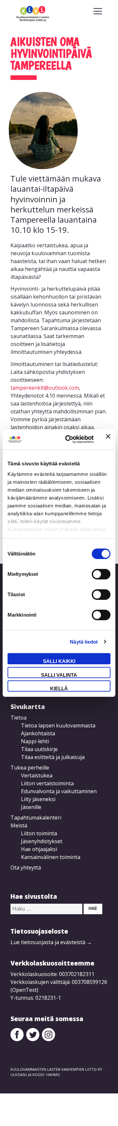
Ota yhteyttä (25, 867)
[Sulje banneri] (108, 439)
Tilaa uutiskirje (39, 749)
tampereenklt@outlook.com (44, 387)
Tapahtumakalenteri (35, 817)
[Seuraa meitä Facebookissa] (17, 1039)
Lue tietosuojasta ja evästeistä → (51, 942)
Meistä (18, 825)
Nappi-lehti (35, 741)
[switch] (101, 574)
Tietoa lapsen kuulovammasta (58, 725)
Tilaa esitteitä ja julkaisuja (53, 757)
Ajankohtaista (38, 733)
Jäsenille (31, 807)
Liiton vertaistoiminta (47, 783)
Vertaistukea (36, 775)
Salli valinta (59, 675)
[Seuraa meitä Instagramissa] (48, 1039)
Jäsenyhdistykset (41, 841)
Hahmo (53, 1074)
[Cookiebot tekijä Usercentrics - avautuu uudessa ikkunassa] (69, 439)
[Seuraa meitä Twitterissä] (32, 1039)
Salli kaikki (59, 661)
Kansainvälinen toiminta (50, 857)
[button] (98, 11)
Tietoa (18, 717)
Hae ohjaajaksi (39, 849)
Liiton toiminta (39, 833)
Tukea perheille (29, 767)
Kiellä (59, 688)
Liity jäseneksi (38, 799)
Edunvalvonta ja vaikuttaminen (59, 791)
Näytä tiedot (84, 642)
